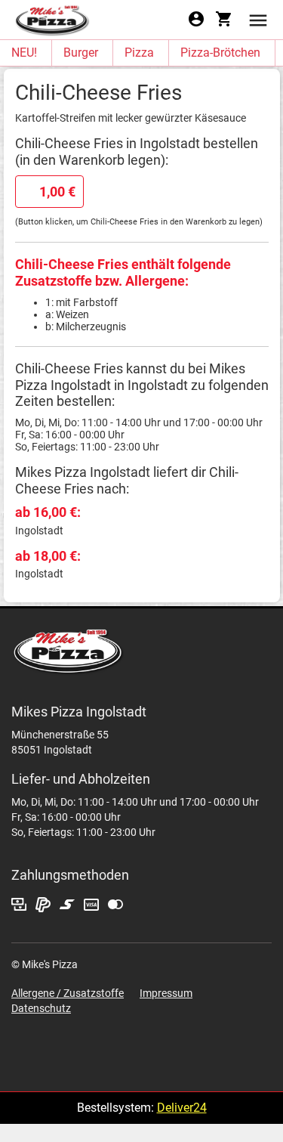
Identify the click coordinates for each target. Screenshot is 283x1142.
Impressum (166, 993)
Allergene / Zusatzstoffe (67, 993)
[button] (258, 19)
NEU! (24, 52)
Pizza (139, 52)
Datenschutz (41, 1008)
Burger (80, 52)
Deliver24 (182, 1107)
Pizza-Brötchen (220, 52)
